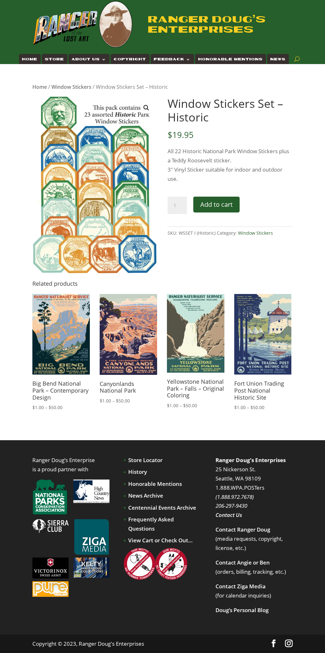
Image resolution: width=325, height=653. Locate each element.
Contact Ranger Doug (243, 529)
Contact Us (229, 515)
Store (54, 59)
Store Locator (145, 460)
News (278, 59)
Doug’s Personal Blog (242, 610)
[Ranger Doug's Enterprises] (83, 24)
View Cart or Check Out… (160, 540)
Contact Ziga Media (241, 586)
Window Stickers (71, 86)
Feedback (169, 59)
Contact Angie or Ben (243, 562)
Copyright (130, 59)
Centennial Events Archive (162, 507)
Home (29, 59)
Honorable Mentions (230, 59)
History (137, 471)
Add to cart (216, 204)
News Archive (145, 495)
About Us (86, 59)
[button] (146, 108)
